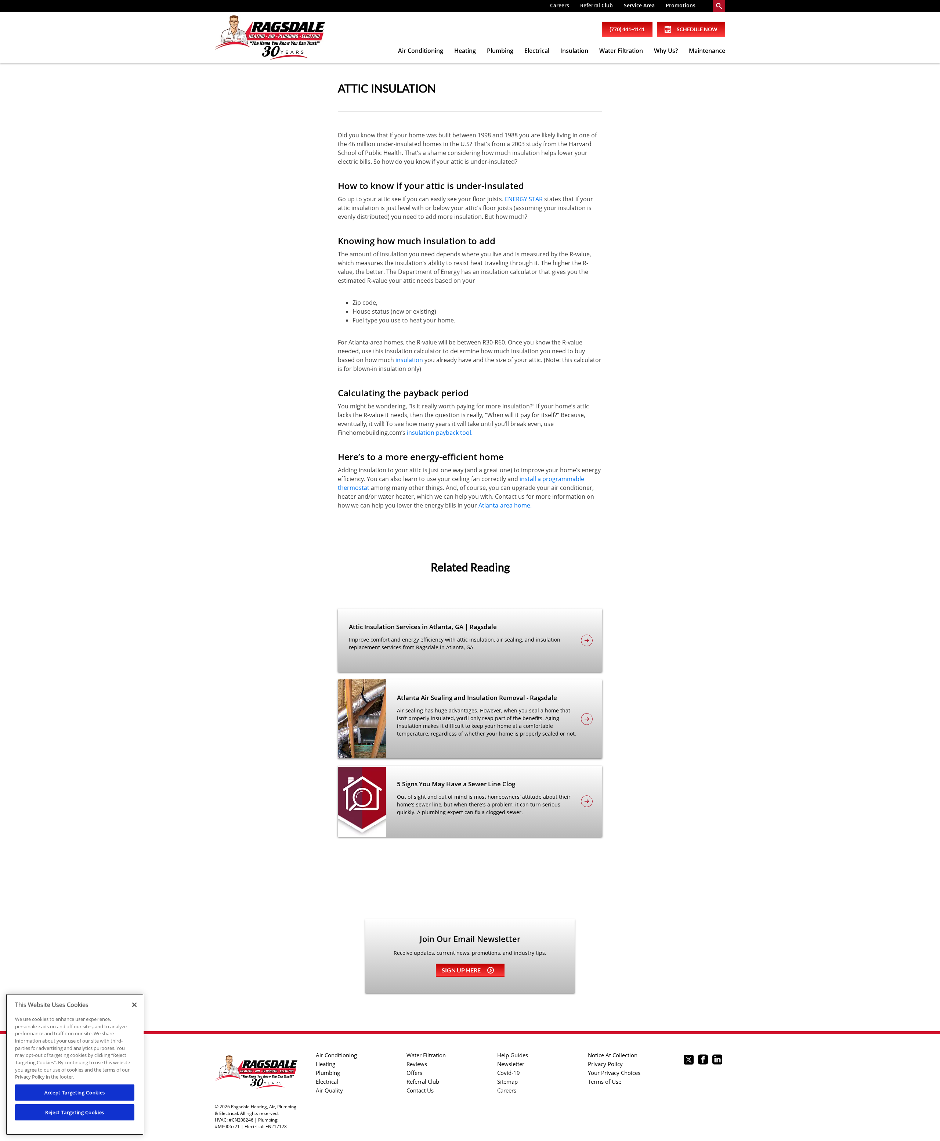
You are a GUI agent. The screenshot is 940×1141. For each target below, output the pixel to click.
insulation (409, 360)
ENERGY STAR (524, 199)
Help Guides (512, 1055)
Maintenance (707, 51)
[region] (75, 1064)
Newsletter (510, 1064)
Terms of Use (604, 1081)
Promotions (680, 5)
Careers (559, 5)
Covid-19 (508, 1072)
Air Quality (329, 1090)
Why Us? (666, 51)
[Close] (134, 1005)
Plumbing (500, 51)
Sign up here (461, 970)
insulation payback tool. (440, 433)
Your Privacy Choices (614, 1072)
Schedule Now (697, 29)
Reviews (416, 1064)
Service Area (639, 5)
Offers (414, 1072)
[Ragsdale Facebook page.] (703, 1060)
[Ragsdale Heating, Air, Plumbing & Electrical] (270, 37)
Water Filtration (621, 51)
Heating (465, 51)
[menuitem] (560, 6)
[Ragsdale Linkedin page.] (717, 1060)
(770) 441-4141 (627, 29)
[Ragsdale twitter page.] (689, 1060)
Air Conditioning (420, 51)
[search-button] (719, 6)
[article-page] (587, 640)
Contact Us (420, 1090)
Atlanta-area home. (505, 505)
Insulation (574, 51)
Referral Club (596, 5)
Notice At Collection (612, 1055)
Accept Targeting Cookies (74, 1092)
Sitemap (507, 1081)
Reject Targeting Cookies (74, 1112)
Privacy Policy (605, 1064)
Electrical (536, 51)
